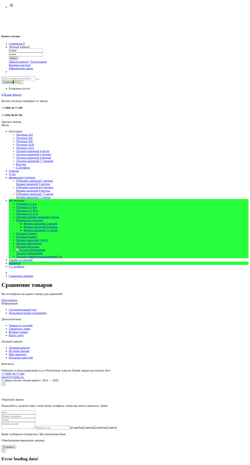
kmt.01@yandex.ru (12, 377)
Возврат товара (18, 332)
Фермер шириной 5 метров (40, 223)
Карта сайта (16, 335)
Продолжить (9, 300)
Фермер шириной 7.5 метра (40, 230)
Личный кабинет (19, 347)
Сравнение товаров (21, 276)
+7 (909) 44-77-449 (12, 373)
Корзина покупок (20, 65)
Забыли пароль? (19, 61)
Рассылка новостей (21, 357)
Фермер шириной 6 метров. (40, 226)
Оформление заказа (21, 68)
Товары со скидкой (21, 325)
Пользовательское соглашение (27, 313)
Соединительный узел (23, 309)
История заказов (19, 351)
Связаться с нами (19, 328)
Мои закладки (17, 354)
